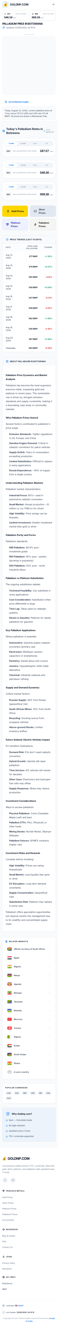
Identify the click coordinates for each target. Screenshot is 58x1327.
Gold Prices (15, 211)
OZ (47, 143)
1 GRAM (11, 143)
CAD (9, 1093)
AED (33, 1093)
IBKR (4, 1289)
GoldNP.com (18, 1159)
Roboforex (7, 1283)
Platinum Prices (13, 224)
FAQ (4, 1241)
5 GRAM (23, 143)
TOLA (35, 143)
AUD (9, 1098)
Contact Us (7, 1247)
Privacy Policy (8, 1263)
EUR (17, 1093)
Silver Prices (40, 211)
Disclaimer (7, 1268)
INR (40, 1093)
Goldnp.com (19, 4)
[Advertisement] (29, 65)
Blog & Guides (8, 1236)
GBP (25, 1093)
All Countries (8, 1220)
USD (48, 1093)
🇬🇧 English (19, 1305)
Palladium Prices (41, 224)
